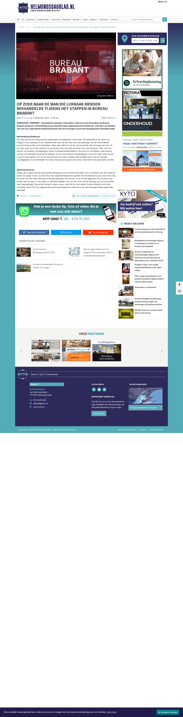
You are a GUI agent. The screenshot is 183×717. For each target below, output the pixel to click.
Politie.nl (111, 118)
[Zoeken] (164, 19)
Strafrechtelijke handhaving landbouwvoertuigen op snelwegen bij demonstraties (148, 301)
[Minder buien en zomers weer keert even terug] (126, 314)
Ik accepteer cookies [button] (167, 712)
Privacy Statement (156, 430)
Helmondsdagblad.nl (53, 6)
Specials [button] (76, 19)
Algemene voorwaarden (127, 430)
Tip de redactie (100, 232)
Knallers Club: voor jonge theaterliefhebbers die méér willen (148, 267)
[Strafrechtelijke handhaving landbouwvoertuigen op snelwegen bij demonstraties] (126, 302)
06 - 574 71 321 (77, 219)
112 (23, 19)
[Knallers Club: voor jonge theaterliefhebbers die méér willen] (126, 268)
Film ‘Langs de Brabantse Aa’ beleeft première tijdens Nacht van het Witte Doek (149, 279)
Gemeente (55, 19)
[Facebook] (94, 389)
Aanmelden (98, 413)
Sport (85, 19)
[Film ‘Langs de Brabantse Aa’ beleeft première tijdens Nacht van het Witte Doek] (126, 280)
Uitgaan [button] (93, 19)
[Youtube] (99, 389)
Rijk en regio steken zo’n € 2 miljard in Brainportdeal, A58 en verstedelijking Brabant (98, 252)
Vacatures (104, 19)
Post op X (67, 232)
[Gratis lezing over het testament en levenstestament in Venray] (126, 233)
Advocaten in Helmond (145, 287)
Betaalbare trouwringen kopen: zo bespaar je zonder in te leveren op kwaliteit (149, 243)
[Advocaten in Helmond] (126, 291)
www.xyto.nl (38, 407)
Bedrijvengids (43, 19)
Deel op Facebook (36, 232)
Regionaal (66, 19)
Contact (114, 19)
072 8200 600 (39, 400)
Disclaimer (143, 430)
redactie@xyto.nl (40, 403)
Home (21, 27)
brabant (23, 196)
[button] (18, 351)
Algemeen (31, 19)
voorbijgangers (34, 196)
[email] (179, 291)
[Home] (18, 19)
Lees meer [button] (112, 712)
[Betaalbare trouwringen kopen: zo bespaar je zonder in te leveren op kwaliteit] (126, 244)
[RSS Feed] (104, 389)
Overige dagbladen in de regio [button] (143, 407)
